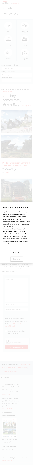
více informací (7, 243)
